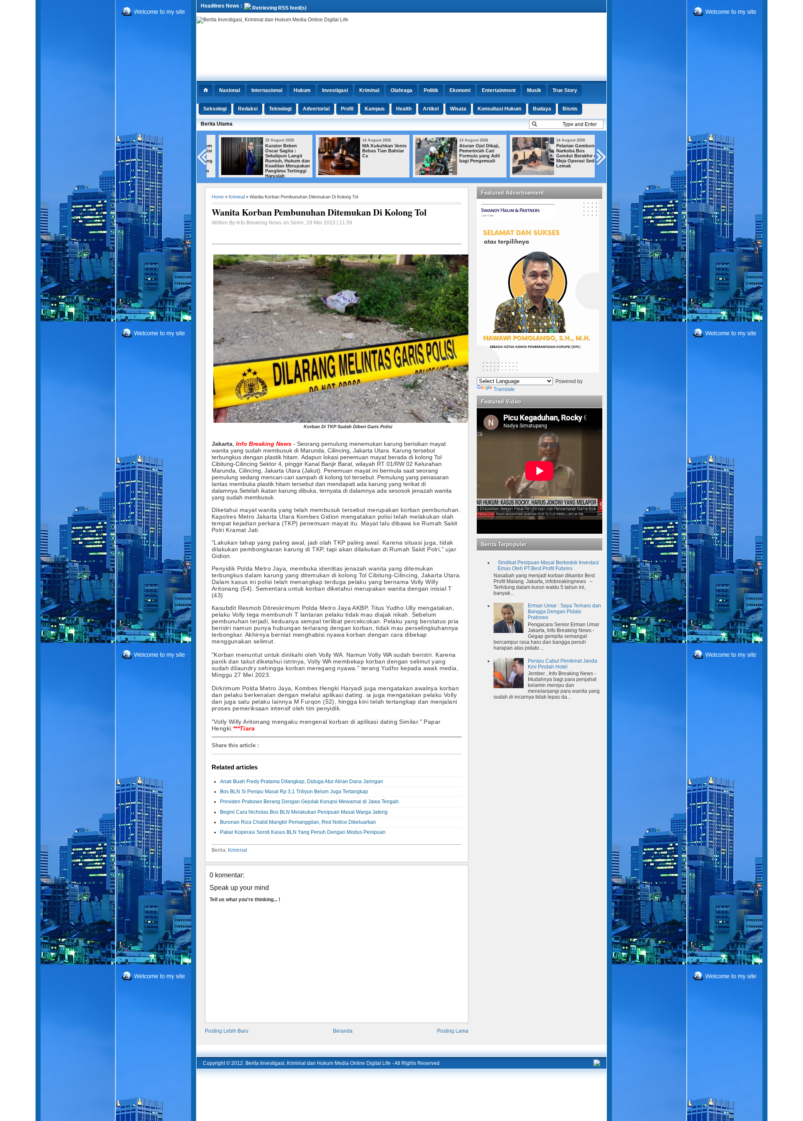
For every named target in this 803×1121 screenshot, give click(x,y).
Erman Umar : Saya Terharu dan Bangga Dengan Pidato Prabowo (564, 611)
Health (404, 109)
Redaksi (248, 109)
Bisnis (570, 109)
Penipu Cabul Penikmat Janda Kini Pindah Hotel (562, 664)
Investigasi (335, 90)
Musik (534, 90)
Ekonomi (460, 90)
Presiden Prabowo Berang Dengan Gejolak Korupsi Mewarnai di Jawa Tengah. (310, 802)
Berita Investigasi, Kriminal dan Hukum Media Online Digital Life (318, 1063)
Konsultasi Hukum (500, 109)
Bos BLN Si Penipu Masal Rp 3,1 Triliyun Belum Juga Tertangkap (294, 791)
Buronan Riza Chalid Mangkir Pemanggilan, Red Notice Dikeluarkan (298, 822)
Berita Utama (217, 124)
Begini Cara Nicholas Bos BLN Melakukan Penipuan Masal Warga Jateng (304, 812)
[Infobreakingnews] (596, 1064)
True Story (564, 90)
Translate (504, 389)
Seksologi (215, 109)
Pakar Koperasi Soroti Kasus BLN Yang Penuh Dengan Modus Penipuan (303, 832)
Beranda (343, 1031)
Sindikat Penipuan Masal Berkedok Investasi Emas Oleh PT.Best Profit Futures (548, 565)
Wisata (458, 109)
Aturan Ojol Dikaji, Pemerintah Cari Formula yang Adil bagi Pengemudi (470, 153)
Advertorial (316, 109)
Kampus (375, 109)
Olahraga (401, 90)
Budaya (542, 109)
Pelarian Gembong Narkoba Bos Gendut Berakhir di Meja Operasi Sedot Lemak (568, 155)
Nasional (229, 90)
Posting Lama (452, 1031)
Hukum (302, 90)
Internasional (266, 90)
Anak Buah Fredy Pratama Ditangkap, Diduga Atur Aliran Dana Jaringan (301, 781)
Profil (347, 109)
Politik (431, 90)
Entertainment (499, 90)
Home (218, 196)
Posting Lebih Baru (226, 1031)
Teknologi (280, 109)
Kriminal (369, 90)
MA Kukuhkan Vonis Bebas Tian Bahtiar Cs (375, 150)
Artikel (431, 109)
